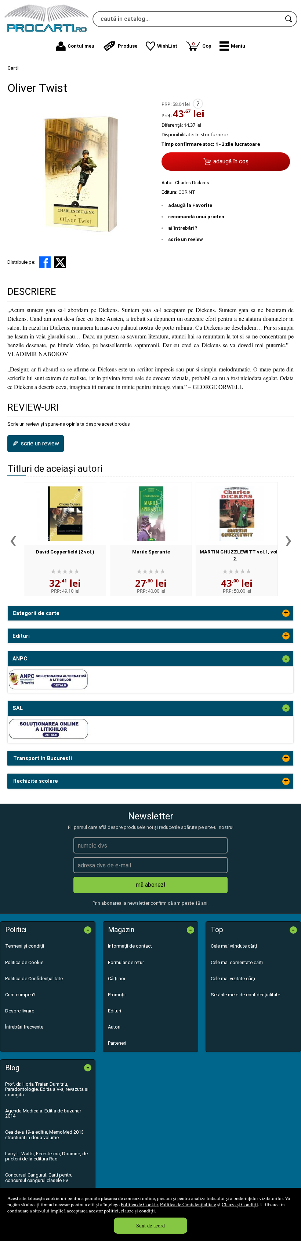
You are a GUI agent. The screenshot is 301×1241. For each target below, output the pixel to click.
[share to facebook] (45, 262)
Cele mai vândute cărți (234, 946)
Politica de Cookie (139, 1204)
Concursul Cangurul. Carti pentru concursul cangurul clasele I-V (39, 1177)
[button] (232, 46)
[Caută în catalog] (289, 19)
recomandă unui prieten (196, 216)
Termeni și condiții (24, 946)
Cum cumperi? (20, 994)
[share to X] (60, 262)
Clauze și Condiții (240, 1204)
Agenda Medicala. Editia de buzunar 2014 (43, 1113)
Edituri (114, 1011)
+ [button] (286, 613)
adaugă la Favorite (190, 205)
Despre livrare (19, 1011)
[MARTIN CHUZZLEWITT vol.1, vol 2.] (237, 513)
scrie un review (185, 239)
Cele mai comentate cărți (237, 962)
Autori (114, 1027)
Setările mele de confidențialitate (245, 994)
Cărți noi (116, 978)
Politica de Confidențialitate (188, 1204)
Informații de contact (130, 946)
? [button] (198, 104)
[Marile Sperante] (151, 513)
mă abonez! (151, 884)
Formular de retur (126, 962)
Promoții (117, 994)
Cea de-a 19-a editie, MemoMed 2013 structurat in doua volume (44, 1134)
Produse (127, 46)
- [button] (286, 659)
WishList (167, 46)
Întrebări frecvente (24, 1027)
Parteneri (117, 1043)
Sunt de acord (150, 1225)
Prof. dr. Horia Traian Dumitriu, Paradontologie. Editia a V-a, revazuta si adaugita (46, 1089)
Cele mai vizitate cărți (233, 978)
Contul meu (81, 46)
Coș (201, 45)
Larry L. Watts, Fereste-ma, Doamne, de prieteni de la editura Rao (46, 1156)
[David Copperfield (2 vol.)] (65, 513)
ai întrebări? (182, 228)
